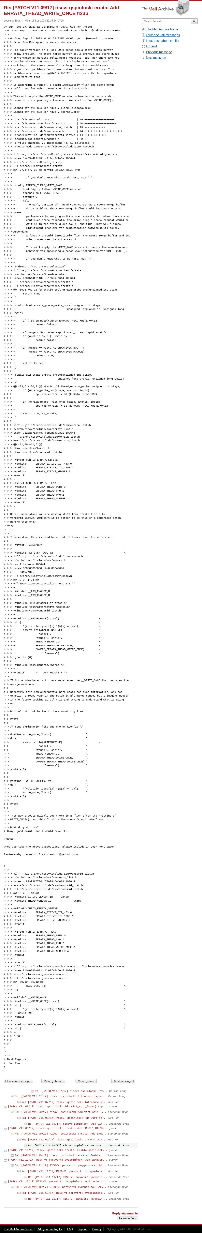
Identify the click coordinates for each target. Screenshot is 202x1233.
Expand (151, 46)
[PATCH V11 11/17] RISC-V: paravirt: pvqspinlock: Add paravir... (57, 1159)
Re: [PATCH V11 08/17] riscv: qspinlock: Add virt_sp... (64, 1118)
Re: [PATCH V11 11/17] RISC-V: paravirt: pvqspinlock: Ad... (60, 1165)
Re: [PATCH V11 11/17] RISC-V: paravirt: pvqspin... (67, 1177)
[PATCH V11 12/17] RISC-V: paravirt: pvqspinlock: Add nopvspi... (57, 1181)
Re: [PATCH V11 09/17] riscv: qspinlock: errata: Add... (64, 1139)
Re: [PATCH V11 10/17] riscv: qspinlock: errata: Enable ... (60, 1155)
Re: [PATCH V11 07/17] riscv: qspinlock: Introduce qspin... (60, 1096)
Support (83, 1229)
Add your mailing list (50, 1229)
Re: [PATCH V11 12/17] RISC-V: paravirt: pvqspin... (67, 1198)
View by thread (53, 1081)
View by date (86, 1081)
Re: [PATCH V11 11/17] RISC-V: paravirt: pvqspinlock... (64, 1171)
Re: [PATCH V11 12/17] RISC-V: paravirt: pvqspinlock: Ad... (60, 1187)
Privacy (96, 1229)
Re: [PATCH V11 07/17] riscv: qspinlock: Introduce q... (64, 1102)
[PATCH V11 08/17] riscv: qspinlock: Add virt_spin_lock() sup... (57, 1106)
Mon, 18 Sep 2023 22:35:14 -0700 (44, 20)
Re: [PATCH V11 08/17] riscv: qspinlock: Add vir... (67, 1123)
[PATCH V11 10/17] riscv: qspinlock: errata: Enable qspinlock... (57, 1150)
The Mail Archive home (162, 29)
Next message (123, 1081)
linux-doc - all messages (163, 35)
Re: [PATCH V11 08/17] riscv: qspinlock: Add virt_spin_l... (60, 1112)
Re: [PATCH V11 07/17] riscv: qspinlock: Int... (71, 1091)
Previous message (18, 1081)
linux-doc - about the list (162, 40)
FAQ (70, 1229)
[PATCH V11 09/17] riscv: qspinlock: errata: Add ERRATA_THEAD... (57, 1128)
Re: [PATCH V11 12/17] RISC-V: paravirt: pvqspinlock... (64, 1193)
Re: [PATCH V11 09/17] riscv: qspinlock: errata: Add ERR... (60, 1133)
